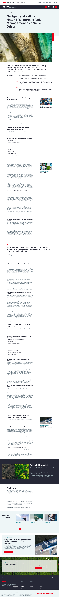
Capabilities (9, 2)
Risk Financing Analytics (35, 524)
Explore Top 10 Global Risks (46, 107)
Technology (41, 584)
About (22, 2)
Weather (41, 586)
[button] (8, 552)
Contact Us (39, 2)
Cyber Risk (47, 524)
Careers (44, 2)
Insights (18, 2)
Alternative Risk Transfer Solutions (21, 524)
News (50, 2)
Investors (47, 2)
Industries (13, 2)
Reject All (45, 593)
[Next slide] (20, 529)
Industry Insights (5, 6)
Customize (39, 593)
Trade (40, 583)
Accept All (50, 593)
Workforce (41, 588)
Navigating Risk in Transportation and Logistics (46, 427)
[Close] (58, 593)
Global (55, 2)
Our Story (22, 583)
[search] (24, 2)
